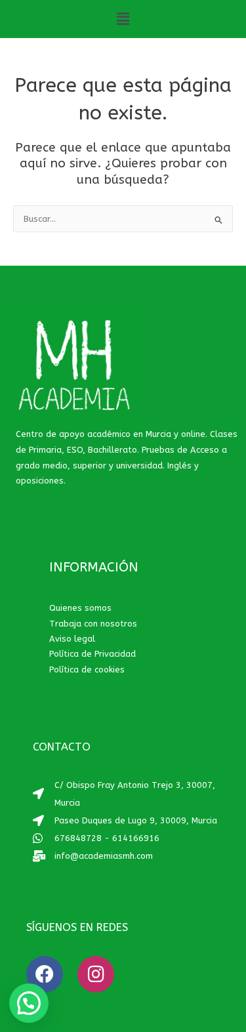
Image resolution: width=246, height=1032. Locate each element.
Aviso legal (72, 639)
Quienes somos (80, 608)
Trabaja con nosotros (93, 624)
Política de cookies (87, 669)
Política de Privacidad (92, 654)
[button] (123, 19)
